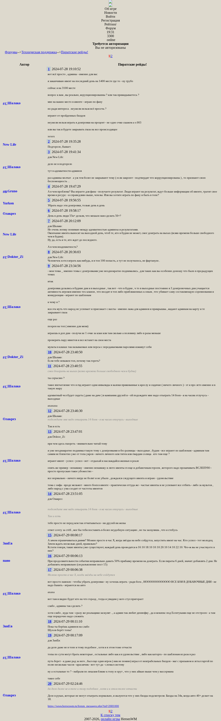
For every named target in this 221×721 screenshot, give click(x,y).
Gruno (12, 191)
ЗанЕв (8, 543)
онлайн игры (110, 719)
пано (6, 560)
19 (49, 635)
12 (49, 411)
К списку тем (110, 715)
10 (49, 352)
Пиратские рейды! (74, 52)
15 (49, 535)
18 (49, 621)
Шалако (14, 103)
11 (49, 366)
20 (49, 683)
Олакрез (9, 213)
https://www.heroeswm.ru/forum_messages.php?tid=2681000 (83, 706)
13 (49, 431)
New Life (9, 144)
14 (49, 493)
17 (49, 569)
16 (49, 556)
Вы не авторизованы (110, 45)
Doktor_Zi (15, 257)
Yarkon (8, 203)
